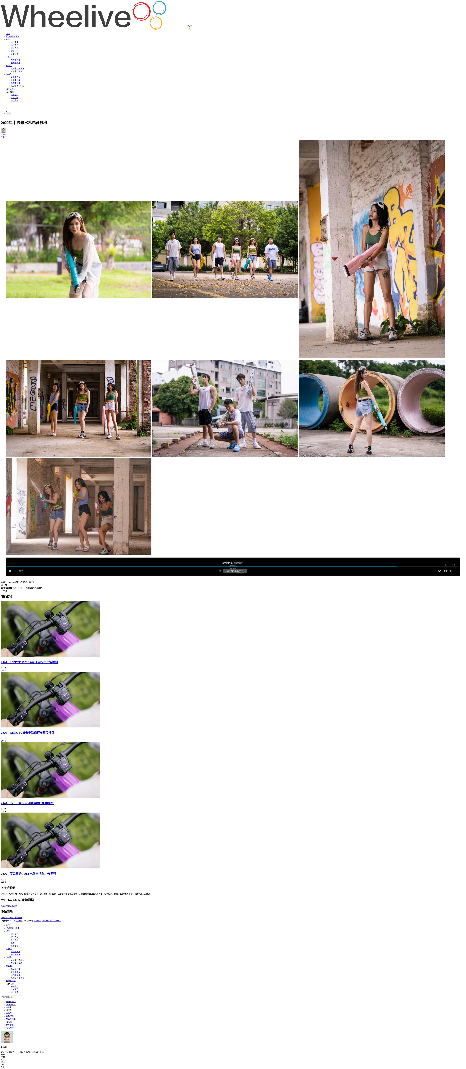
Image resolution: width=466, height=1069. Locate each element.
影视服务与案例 (12, 37)
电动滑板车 (11, 1005)
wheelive (19, 921)
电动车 (9, 74)
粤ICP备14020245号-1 (51, 921)
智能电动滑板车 (17, 69)
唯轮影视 (14, 101)
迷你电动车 (15, 83)
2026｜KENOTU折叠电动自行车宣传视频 (27, 732)
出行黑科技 (11, 89)
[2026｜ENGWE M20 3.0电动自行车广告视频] (50, 656)
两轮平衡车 (15, 60)
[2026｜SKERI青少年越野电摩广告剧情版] (50, 797)
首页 (8, 34)
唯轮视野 (14, 48)
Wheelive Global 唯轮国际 (11, 918)
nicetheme (37, 921)
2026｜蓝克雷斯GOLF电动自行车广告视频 (28, 873)
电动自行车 (11, 1002)
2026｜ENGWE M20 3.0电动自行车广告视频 (29, 662)
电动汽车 (10, 1016)
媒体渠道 (14, 98)
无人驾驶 (10, 1028)
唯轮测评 (14, 42)
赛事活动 (14, 54)
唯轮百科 (14, 45)
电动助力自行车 (17, 86)
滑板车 (9, 66)
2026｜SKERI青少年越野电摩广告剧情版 (27, 803)
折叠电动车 (15, 80)
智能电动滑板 (16, 71)
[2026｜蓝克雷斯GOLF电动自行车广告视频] (50, 868)
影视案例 (13, 906)
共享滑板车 (11, 1025)
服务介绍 (5, 906)
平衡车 (9, 57)
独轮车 (9, 1022)
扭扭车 (9, 1010)
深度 (13, 51)
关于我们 (14, 95)
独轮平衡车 (15, 63)
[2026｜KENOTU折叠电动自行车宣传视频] (50, 727)
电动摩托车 (15, 77)
